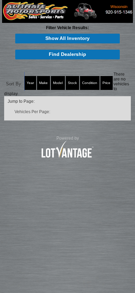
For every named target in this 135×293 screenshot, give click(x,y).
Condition (89, 83)
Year (30, 83)
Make (43, 83)
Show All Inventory (67, 38)
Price (106, 83)
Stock (72, 83)
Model (58, 83)
